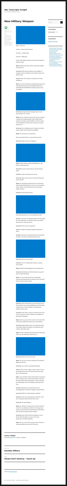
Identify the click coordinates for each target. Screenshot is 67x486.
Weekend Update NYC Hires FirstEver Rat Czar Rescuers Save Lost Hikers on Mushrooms (56, 55)
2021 (5, 33)
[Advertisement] (30, 35)
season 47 (10, 42)
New (9, 40)
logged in (13, 437)
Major (5, 39)
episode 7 (6, 36)
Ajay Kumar (6, 29)
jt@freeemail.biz (13, 471)
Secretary (6, 43)
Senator (10, 43)
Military (6, 40)
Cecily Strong (7, 35)
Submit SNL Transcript (53, 41)
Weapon (10, 45)
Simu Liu (6, 45)
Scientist (6, 42)
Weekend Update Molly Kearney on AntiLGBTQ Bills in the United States (55, 59)
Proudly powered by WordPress (22, 480)
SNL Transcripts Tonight (15, 10)
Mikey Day (9, 39)
